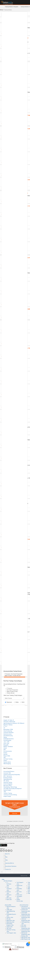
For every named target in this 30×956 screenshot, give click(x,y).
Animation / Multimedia (9, 721)
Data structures (8, 734)
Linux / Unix (6, 743)
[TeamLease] (6, 946)
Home (1, 9)
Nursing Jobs (24, 936)
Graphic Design (7, 796)
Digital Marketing (8, 779)
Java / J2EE (6, 742)
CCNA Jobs (9, 909)
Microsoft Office (8, 785)
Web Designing (7, 763)
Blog (6, 857)
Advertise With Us (9, 863)
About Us (7, 853)
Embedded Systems (9, 738)
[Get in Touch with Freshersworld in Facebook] (1, 851)
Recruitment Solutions (10, 866)
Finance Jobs (10, 917)
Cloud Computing (8, 731)
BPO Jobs (9, 898)
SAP (5, 757)
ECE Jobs (23, 925)
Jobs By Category (7, 880)
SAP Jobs (9, 928)
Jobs (3, 879)
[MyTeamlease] (19, 946)
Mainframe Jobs (11, 920)
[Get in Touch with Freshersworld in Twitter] (11, 851)
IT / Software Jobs (9, 884)
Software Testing (8, 759)
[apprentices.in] (13, 949)
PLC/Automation (8, 751)
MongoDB (6, 745)
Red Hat (5, 754)
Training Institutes (8, 9)
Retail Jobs (19, 894)
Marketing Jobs (10, 922)
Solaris (5, 760)
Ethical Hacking (7, 740)
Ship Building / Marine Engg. (10, 787)
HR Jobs (9, 919)
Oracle (5, 748)
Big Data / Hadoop (8, 724)
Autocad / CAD (7, 773)
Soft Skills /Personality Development (13, 788)
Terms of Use (24, 875)
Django (5, 737)
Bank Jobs (9, 899)
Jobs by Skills (8, 905)
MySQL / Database (8, 746)
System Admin (7, 762)
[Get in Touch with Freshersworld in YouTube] (4, 851)
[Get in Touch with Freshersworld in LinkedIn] (6, 851)
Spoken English (7, 790)
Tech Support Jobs (11, 933)
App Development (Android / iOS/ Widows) (14, 723)
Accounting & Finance (9, 771)
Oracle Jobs (9, 926)
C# (4, 728)
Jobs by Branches (23, 905)
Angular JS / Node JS (9, 720)
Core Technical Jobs (9, 888)
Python (5, 752)
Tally (5, 791)
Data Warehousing (8, 735)
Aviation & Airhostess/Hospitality (12, 774)
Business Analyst (8, 777)
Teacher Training (8, 793)
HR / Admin (6, 780)
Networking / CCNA (8, 729)
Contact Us (8, 869)
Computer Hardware (9, 732)
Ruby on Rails (7, 755)
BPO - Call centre (8, 776)
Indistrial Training (8, 782)
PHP (5, 749)
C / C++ (5, 726)
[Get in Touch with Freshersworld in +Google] (9, 851)
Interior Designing (8, 784)
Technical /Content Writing (10, 794)
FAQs (6, 860)
